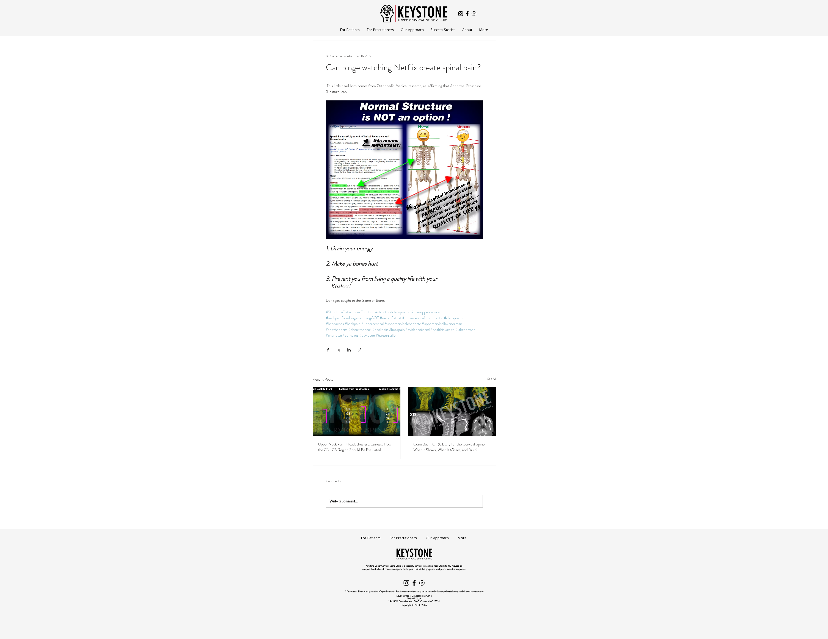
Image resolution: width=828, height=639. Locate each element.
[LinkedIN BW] (474, 13)
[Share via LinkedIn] (349, 350)
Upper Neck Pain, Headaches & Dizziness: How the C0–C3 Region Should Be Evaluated (354, 447)
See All (491, 379)
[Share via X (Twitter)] (338, 350)
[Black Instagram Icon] (460, 13)
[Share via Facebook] (328, 350)
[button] (349, 30)
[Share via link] (360, 350)
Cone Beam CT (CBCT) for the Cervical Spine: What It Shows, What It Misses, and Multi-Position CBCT (449, 447)
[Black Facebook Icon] (467, 13)
